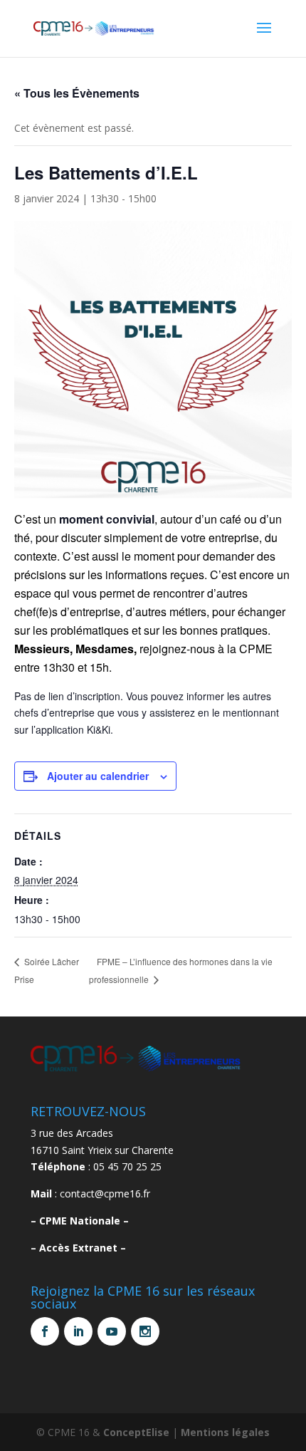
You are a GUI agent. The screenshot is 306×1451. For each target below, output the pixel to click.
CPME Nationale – (84, 1220)
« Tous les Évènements (76, 93)
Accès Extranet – (82, 1247)
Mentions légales (225, 1432)
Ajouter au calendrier (98, 776)
